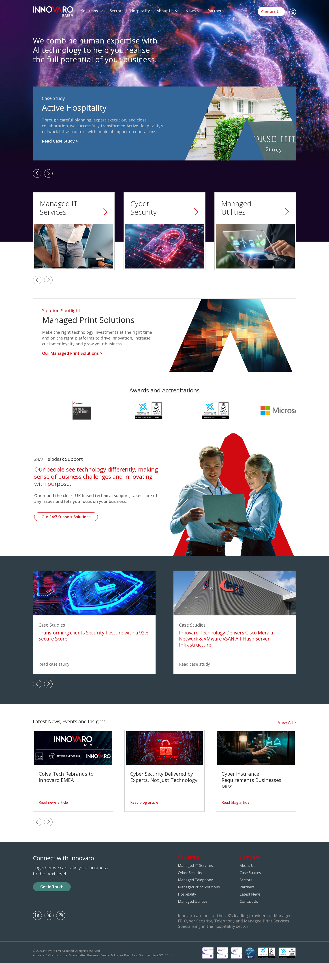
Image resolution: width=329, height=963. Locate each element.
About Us (247, 865)
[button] (37, 173)
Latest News (250, 894)
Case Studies (250, 872)
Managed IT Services (195, 865)
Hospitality (140, 10)
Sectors (116, 10)
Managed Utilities (192, 901)
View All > (287, 722)
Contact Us (271, 11)
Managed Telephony (195, 879)
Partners (215, 10)
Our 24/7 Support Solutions (66, 516)
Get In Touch (51, 886)
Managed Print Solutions (199, 887)
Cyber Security (190, 872)
